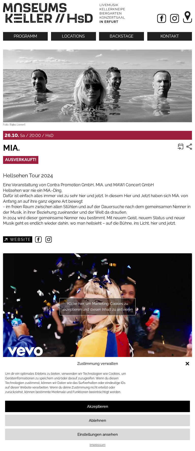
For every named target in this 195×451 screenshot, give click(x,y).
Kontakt (169, 36)
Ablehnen (97, 420)
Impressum (97, 445)
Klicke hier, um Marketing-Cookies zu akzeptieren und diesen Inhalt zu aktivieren (97, 307)
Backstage (122, 36)
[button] (187, 363)
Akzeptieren (97, 406)
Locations (73, 36)
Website (20, 239)
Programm (25, 36)
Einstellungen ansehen (97, 434)
